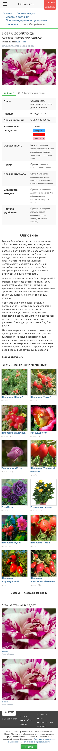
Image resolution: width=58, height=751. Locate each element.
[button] (29, 67)
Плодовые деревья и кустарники (26, 20)
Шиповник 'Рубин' (11, 542)
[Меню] (4, 4)
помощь (24, 724)
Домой (5, 651)
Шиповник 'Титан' (40, 542)
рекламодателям (45, 722)
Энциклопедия (26, 13)
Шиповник (12, 24)
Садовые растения (17, 16)
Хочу (10, 93)
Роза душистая (38, 432)
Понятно (29, 747)
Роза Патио (7, 507)
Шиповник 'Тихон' (40, 397)
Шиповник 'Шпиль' (12, 397)
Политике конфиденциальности (36, 741)
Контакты (41, 726)
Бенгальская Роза (11, 468)
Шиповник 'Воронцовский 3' (11, 580)
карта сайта (26, 720)
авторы (40, 718)
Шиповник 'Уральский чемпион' (42, 470)
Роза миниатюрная (41, 507)
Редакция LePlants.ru (12, 357)
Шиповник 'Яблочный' (14, 432)
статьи (23, 716)
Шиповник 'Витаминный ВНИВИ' (42, 580)
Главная (8, 13)
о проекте (42, 714)
